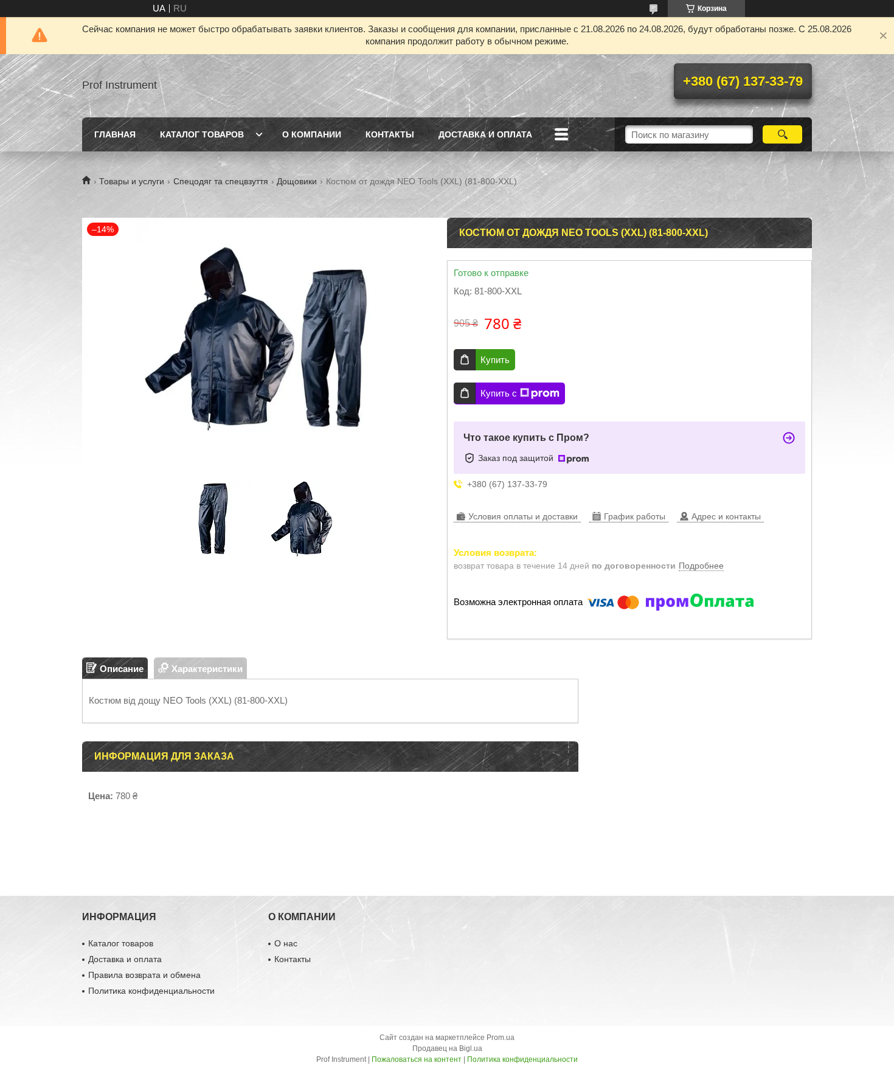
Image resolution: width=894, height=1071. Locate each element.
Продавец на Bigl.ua (447, 1048)
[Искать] (782, 134)
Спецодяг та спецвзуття (220, 181)
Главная (115, 134)
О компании (311, 134)
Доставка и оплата (485, 134)
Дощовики (297, 181)
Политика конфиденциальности (151, 991)
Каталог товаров (202, 134)
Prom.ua (501, 1037)
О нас (285, 943)
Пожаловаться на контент (417, 1059)
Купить (495, 360)
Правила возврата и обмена (144, 975)
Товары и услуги (131, 181)
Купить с (498, 393)
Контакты (390, 134)
